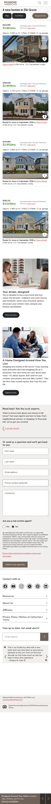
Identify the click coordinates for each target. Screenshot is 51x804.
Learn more (31, 28)
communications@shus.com (12, 700)
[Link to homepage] (10, 3)
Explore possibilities (10, 801)
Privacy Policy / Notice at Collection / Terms (23, 618)
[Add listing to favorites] (44, 59)
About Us (8, 603)
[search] (40, 3)
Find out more (11, 315)
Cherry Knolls (8, 64)
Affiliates (8, 610)
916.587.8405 (12, 428)
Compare (44, 41)
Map (7, 16)
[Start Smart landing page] (25, 357)
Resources (8, 596)
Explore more (10, 392)
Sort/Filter (19, 16)
